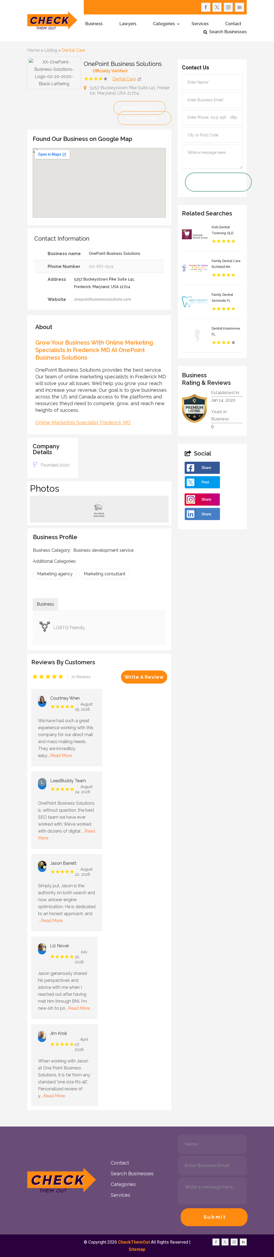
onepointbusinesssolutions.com (102, 299)
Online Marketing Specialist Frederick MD (83, 422)
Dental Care (73, 50)
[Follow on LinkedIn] (239, 7)
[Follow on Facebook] (205, 7)
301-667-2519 (137, 107)
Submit (215, 1217)
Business (94, 24)
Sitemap (137, 1249)
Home (33, 50)
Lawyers (127, 24)
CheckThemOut (134, 1242)
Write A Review (144, 677)
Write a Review (141, 118)
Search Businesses (228, 32)
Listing (50, 50)
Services (200, 24)
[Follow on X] (217, 7)
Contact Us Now (210, 182)
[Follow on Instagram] (228, 7)
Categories (164, 24)
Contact (233, 24)
